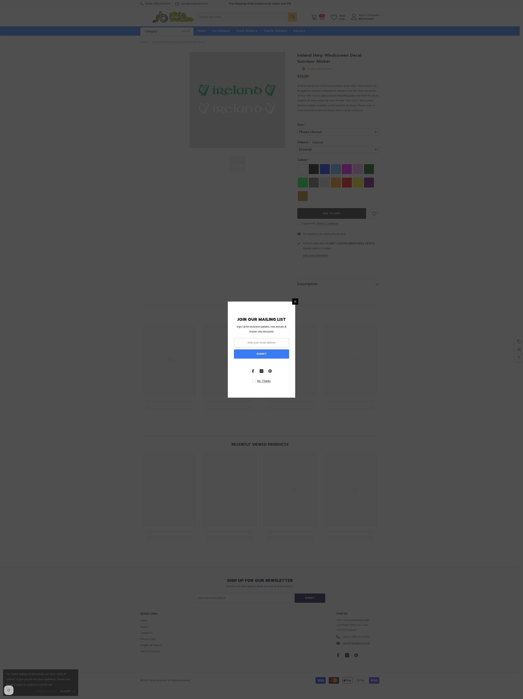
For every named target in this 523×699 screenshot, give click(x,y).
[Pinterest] (270, 371)
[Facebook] (253, 371)
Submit (261, 353)
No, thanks (264, 381)
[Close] (295, 301)
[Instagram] (261, 371)
